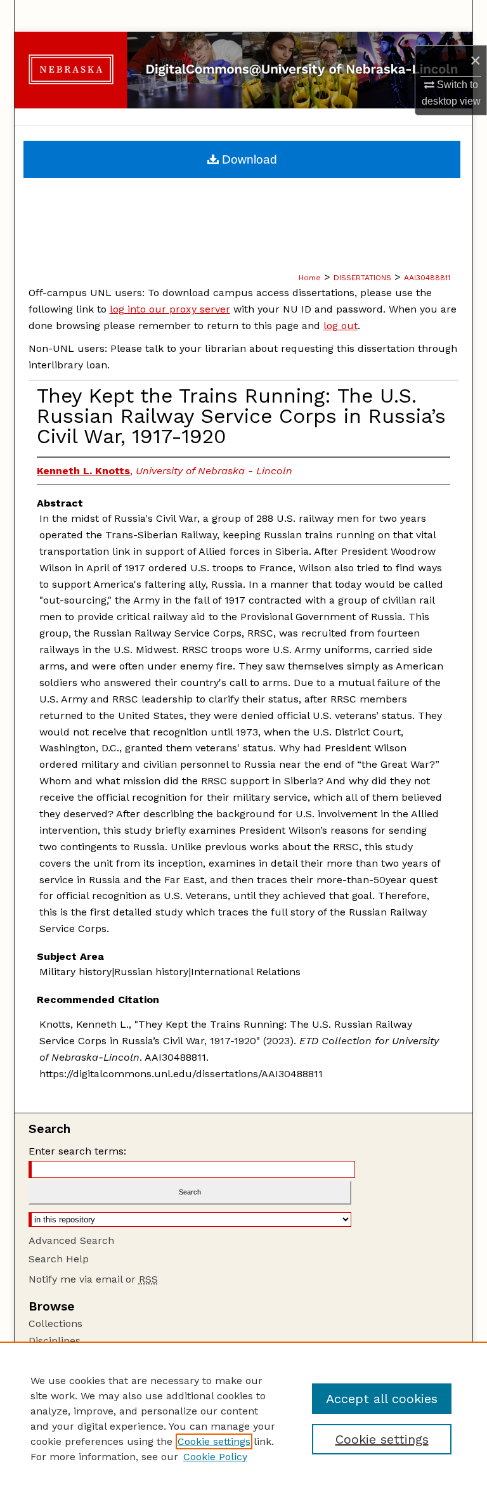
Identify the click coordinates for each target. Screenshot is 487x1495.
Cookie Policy (215, 1457)
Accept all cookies (382, 1398)
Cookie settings (214, 1441)
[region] (243, 1418)
